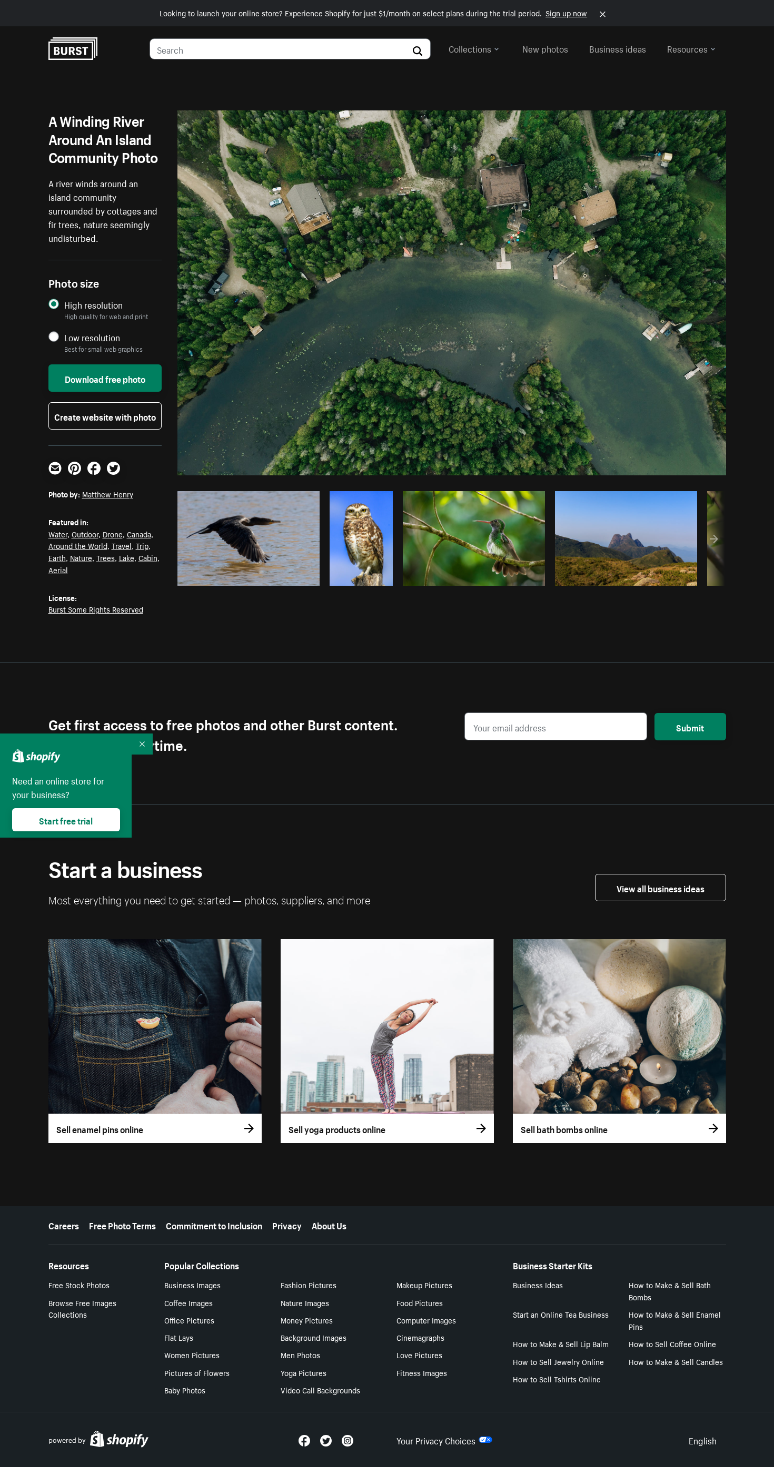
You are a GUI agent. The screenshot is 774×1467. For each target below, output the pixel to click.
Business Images (192, 1284)
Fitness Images (421, 1372)
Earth (57, 557)
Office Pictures (189, 1320)
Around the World (77, 545)
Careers (63, 1224)
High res (246, 574)
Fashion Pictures (308, 1284)
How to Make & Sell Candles (676, 1361)
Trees (105, 557)
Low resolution (92, 337)
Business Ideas (538, 1284)
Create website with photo (105, 416)
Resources (687, 48)
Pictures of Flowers (197, 1372)
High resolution (93, 305)
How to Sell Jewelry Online (558, 1361)
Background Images (313, 1337)
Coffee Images (188, 1302)
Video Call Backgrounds (320, 1389)
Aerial (58, 569)
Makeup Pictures (424, 1284)
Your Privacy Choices (435, 1439)
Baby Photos (184, 1389)
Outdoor (85, 533)
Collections (470, 48)
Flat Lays (178, 1337)
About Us (329, 1224)
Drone (113, 533)
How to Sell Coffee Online (672, 1343)
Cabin (147, 557)
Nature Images (305, 1302)
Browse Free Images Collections (82, 1308)
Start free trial (66, 820)
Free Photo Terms (122, 1224)
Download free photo (105, 378)
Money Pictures (307, 1320)
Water (57, 533)
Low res (287, 574)
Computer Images (426, 1320)
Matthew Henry (107, 494)
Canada (139, 533)
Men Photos (300, 1354)
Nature (81, 557)
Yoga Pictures (303, 1372)
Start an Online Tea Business (561, 1314)
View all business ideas (660, 887)
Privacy (287, 1224)
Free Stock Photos (79, 1284)
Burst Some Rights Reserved (95, 609)
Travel (122, 545)
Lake (126, 557)
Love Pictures (419, 1354)
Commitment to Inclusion (214, 1224)
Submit (690, 726)
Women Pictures (192, 1354)
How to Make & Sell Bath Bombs (670, 1290)
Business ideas (617, 48)
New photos (545, 48)
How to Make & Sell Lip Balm (561, 1343)
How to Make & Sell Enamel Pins (675, 1320)
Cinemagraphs (420, 1337)
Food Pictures (419, 1302)
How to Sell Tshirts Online (557, 1378)
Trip (142, 545)
